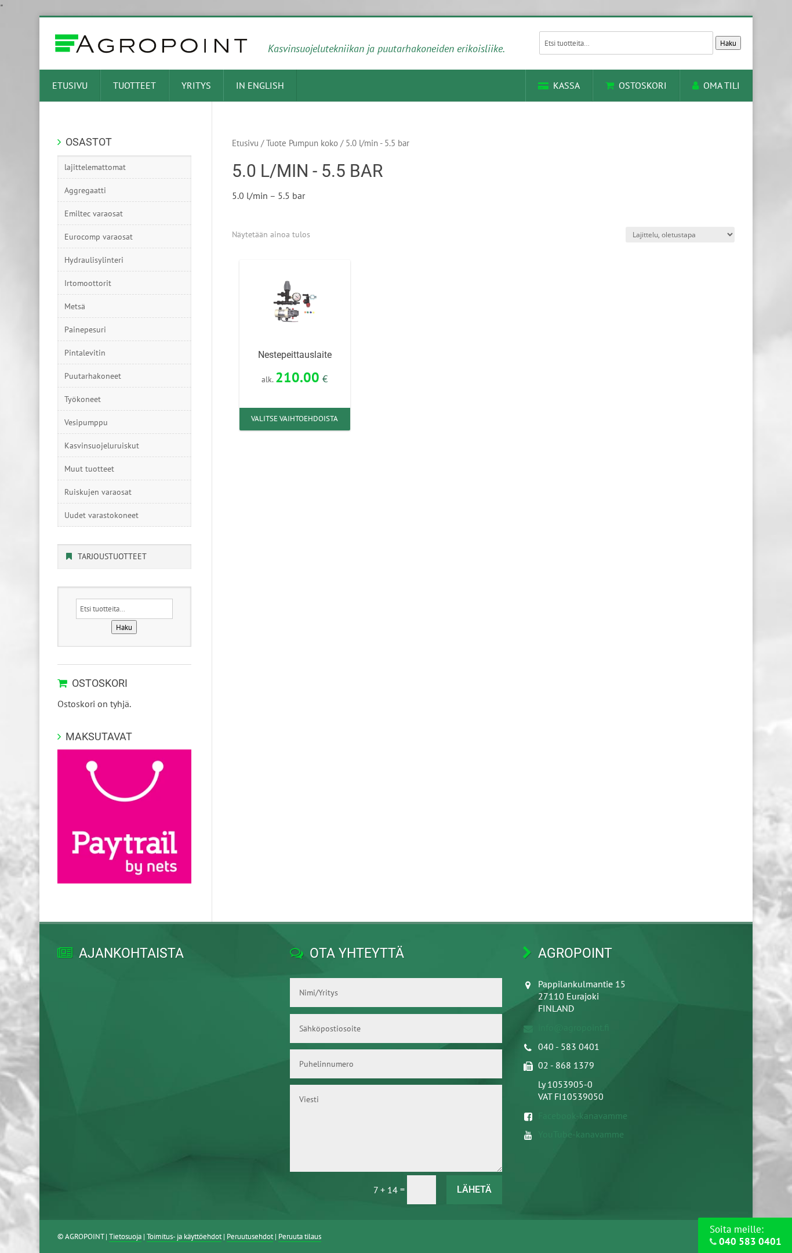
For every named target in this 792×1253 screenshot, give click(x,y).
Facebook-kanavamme (582, 1115)
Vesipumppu (86, 422)
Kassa (566, 85)
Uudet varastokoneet (101, 515)
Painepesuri (85, 329)
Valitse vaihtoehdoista (294, 418)
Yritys (196, 85)
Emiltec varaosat (93, 213)
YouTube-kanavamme (581, 1134)
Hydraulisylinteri (93, 260)
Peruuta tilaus (299, 1236)
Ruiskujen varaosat (98, 492)
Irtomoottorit (87, 283)
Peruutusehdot (250, 1236)
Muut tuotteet (89, 468)
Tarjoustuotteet (112, 556)
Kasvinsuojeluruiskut (101, 445)
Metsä (74, 306)
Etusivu (70, 85)
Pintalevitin (85, 352)
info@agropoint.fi (573, 1027)
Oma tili (721, 85)
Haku (728, 43)
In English (260, 85)
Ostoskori (643, 85)
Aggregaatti (85, 190)
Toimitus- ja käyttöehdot (184, 1236)
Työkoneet (82, 399)
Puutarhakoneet (92, 376)
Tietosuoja (125, 1236)
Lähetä (474, 1189)
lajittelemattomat (95, 167)
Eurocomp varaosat (98, 236)
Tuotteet (134, 85)
